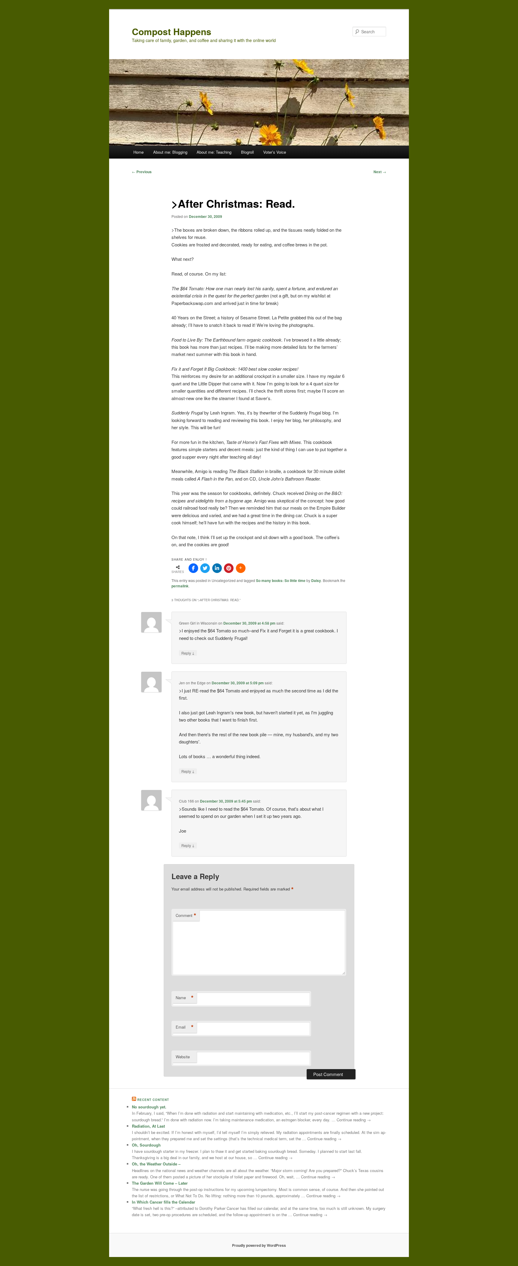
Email (185, 1027)
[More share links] (241, 568)
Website (183, 1057)
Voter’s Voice (274, 152)
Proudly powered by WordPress (259, 1245)
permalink (180, 586)
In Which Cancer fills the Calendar (163, 1202)
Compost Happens (171, 31)
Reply (188, 653)
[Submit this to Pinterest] (229, 568)
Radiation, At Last (148, 1126)
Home (138, 152)
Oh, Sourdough (146, 1145)
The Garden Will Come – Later (160, 1183)
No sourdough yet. (149, 1107)
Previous (142, 171)
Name (185, 997)
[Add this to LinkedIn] (217, 568)
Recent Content (153, 1100)
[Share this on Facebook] (193, 568)
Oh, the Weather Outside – (156, 1164)
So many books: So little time (280, 580)
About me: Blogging (170, 152)
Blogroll (247, 152)
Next (380, 171)
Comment (186, 915)
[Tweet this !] (205, 568)
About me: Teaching (214, 152)
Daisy (316, 580)
